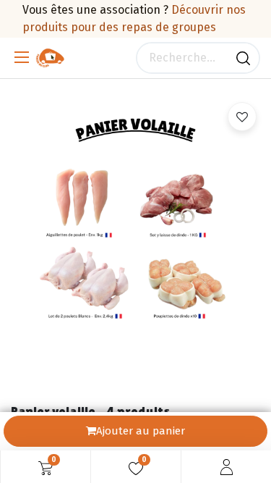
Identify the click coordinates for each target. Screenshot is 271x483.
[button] (242, 116)
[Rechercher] (243, 57)
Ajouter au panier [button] (140, 430)
